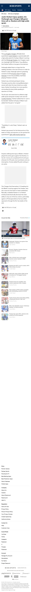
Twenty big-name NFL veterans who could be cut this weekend (18, 314)
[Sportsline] (16, 572)
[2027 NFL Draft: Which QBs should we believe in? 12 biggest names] (4, 276)
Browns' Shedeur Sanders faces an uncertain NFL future (18, 250)
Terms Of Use (5, 506)
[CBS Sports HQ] (22, 566)
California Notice (5, 518)
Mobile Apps (4, 484)
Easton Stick (16, 74)
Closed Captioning (6, 515)
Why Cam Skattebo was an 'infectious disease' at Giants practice (19, 306)
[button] (2, 6)
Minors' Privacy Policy (7, 511)
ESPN (3, 127)
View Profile (14, 148)
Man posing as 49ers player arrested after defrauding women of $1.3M (18, 290)
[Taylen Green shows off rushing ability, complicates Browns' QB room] (4, 300)
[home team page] (6, 142)
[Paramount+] (26, 571)
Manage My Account (6, 554)
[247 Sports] (6, 571)
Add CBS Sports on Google (10, 30)
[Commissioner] (8, 574)
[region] (15, 229)
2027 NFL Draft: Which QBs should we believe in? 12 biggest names (18, 274)
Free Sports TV (5, 474)
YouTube (3, 533)
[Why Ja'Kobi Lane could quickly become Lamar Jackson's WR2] (4, 260)
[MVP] (16, 574)
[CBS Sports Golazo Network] (15, 569)
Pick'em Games (5, 469)
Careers (3, 492)
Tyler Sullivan (6, 26)
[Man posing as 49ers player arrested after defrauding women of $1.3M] (4, 292)
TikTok (3, 535)
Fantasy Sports (5, 471)
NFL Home (3, 14)
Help (2, 524)
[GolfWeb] (15, 578)
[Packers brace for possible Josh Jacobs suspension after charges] (4, 284)
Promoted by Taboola (24, 217)
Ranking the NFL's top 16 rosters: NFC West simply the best (19, 266)
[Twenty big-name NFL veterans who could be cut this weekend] (4, 316)
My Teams (4, 559)
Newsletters (4, 557)
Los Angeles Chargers (10, 54)
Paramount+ (4, 498)
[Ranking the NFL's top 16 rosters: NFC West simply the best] (4, 268)
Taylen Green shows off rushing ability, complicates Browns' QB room (19, 298)
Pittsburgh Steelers (12, 60)
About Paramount (6, 495)
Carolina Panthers (6, 99)
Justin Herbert (13, 56)
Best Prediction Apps (7, 479)
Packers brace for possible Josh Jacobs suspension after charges (17, 282)
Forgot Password (5, 562)
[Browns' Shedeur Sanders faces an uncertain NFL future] (4, 252)
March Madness (5, 481)
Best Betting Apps (6, 476)
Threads (3, 545)
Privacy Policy (5, 509)
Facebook (3, 540)
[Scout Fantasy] (23, 575)
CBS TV (3, 500)
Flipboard (4, 548)
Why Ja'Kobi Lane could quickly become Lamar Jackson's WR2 (17, 258)
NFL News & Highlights (13, 14)
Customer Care (5, 526)
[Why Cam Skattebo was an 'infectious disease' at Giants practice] (4, 308)
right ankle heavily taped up (17, 134)
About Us (3, 490)
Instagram (4, 538)
